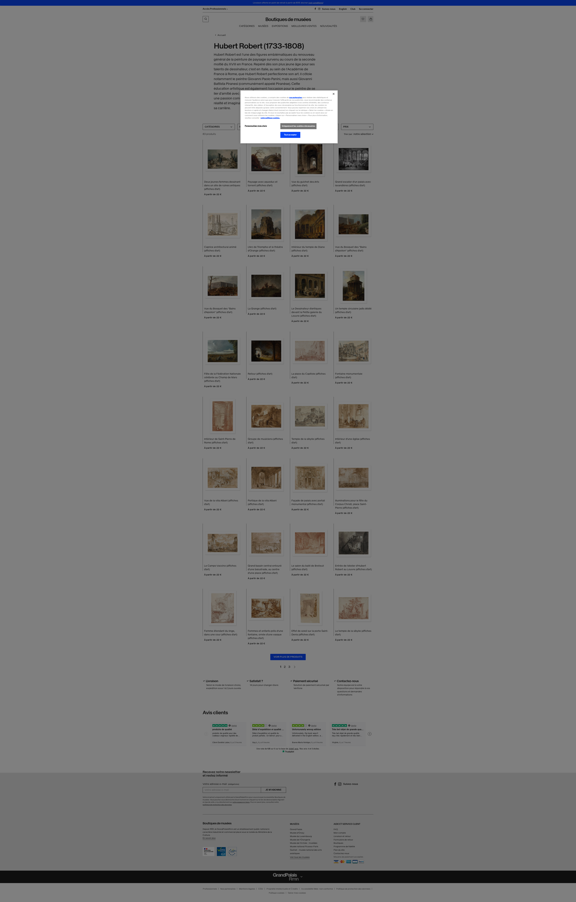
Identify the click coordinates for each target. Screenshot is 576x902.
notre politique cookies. (270, 118)
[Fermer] (333, 94)
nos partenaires (295, 97)
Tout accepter (290, 135)
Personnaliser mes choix (256, 126)
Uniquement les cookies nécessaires (298, 126)
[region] (289, 116)
